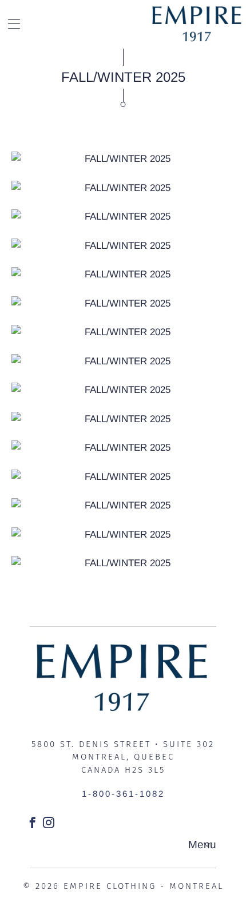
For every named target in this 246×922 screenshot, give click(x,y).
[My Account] (10, 24)
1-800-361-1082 (123, 793)
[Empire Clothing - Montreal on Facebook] (33, 822)
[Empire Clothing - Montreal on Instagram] (49, 822)
